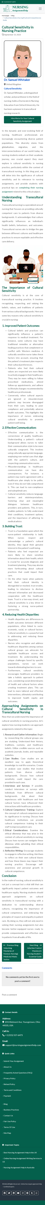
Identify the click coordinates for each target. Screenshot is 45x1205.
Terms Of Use (9, 1127)
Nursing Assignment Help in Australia (19, 1167)
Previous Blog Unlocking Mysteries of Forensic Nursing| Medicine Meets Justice (10, 952)
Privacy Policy (9, 1078)
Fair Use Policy (10, 1121)
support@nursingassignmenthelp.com (23, 1045)
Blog (6, 1104)
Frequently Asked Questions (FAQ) (18, 1073)
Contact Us (8, 1115)
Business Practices (11, 1110)
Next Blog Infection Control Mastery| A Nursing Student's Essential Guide (34, 951)
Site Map (7, 1133)
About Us (8, 1067)
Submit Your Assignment (14, 1061)
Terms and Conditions (12, 1090)
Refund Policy (9, 1084)
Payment (7, 1096)
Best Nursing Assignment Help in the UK (20, 1152)
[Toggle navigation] (40, 8)
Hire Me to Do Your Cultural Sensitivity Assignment (22, 119)
